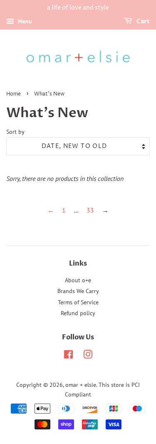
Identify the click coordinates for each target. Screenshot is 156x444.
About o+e (78, 280)
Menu (24, 21)
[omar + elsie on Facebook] (68, 356)
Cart (142, 21)
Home (13, 94)
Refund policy (78, 313)
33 (90, 210)
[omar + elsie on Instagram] (87, 356)
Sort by (15, 131)
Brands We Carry (78, 291)
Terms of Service (78, 302)
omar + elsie (80, 385)
